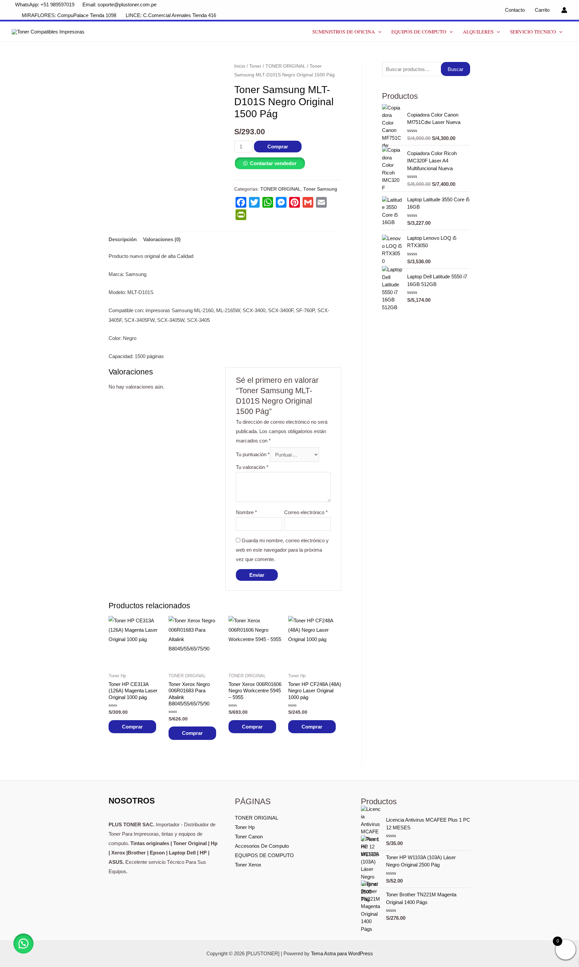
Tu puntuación (253, 455)
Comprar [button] (132, 727)
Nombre (246, 512)
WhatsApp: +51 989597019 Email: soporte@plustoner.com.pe (85, 4)
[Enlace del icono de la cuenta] (564, 10)
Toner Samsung (320, 189)
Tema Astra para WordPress (342, 953)
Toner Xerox (248, 865)
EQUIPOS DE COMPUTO (418, 31)
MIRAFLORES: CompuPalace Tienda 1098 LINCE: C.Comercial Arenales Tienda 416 (119, 15)
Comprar (277, 146)
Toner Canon (249, 836)
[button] (23, 944)
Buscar (455, 69)
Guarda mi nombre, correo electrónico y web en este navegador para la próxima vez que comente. (282, 550)
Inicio (239, 66)
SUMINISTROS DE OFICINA (343, 31)
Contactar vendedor (273, 163)
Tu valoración (252, 467)
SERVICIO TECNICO (533, 31)
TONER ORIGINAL (285, 66)
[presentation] (378, 31)
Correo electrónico (306, 512)
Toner (255, 66)
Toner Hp (245, 827)
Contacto (515, 10)
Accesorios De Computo (262, 846)
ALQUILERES (478, 31)
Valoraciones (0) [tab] (162, 239)
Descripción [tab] (123, 239)
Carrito (542, 10)
